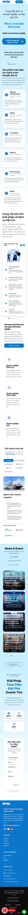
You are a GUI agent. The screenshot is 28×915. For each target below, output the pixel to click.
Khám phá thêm (13, 664)
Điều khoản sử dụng (12, 901)
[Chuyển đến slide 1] (11, 656)
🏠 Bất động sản (8, 464)
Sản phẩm (6, 838)
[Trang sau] (24, 245)
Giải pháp (6, 841)
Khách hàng (6, 843)
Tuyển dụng (6, 860)
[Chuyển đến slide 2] (14, 656)
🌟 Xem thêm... (8, 471)
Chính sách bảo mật (13, 898)
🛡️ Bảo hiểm (19, 468)
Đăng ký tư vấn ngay (14, 345)
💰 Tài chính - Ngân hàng (19, 460)
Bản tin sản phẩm (14, 564)
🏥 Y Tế (9, 468)
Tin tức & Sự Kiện (7, 855)
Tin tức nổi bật (14, 556)
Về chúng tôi (6, 845)
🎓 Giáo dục (19, 464)
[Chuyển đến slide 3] (16, 656)
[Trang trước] (21, 245)
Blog (4, 857)
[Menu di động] (25, 2)
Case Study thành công (14, 560)
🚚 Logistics (8, 460)
